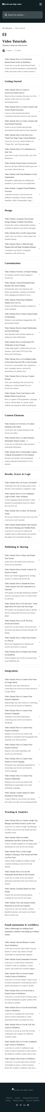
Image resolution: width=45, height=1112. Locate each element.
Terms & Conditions (32, 1100)
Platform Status (18, 1100)
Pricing (8, 1100)
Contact (17, 1098)
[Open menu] (41, 4)
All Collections (7, 28)
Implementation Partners (31, 1098)
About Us (9, 1098)
